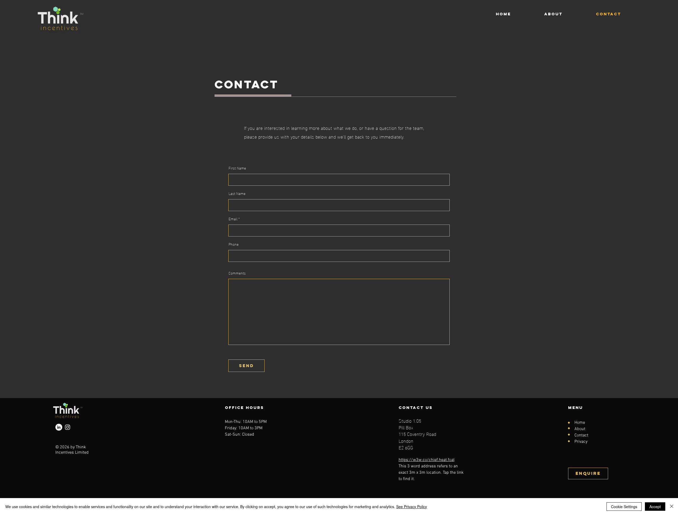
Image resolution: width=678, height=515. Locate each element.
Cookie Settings (624, 506)
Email (233, 219)
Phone (234, 244)
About (579, 429)
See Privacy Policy (411, 506)
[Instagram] (67, 427)
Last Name (237, 193)
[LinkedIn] (58, 427)
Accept (655, 506)
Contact (581, 435)
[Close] (671, 506)
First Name (237, 168)
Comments (237, 273)
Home (579, 422)
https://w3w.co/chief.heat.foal (426, 460)
